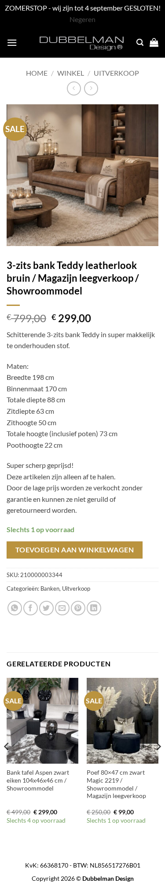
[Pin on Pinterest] (78, 608)
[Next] (158, 764)
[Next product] (74, 88)
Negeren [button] (82, 19)
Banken (49, 588)
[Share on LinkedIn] (94, 608)
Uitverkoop (116, 73)
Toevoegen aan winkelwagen (74, 550)
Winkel (70, 73)
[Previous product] (91, 88)
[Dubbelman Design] (83, 42)
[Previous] (7, 764)
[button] (12, 42)
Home (37, 73)
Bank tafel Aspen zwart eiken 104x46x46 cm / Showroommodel (38, 780)
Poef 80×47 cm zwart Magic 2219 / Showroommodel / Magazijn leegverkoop (116, 784)
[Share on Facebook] (30, 608)
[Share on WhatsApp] (14, 608)
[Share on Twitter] (46, 608)
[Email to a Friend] (62, 608)
